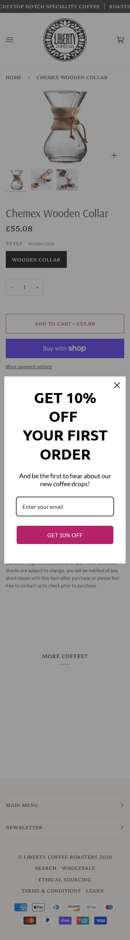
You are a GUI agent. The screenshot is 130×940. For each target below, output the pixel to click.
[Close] (117, 385)
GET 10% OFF (65, 534)
